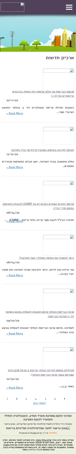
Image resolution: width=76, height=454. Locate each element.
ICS (44, 433)
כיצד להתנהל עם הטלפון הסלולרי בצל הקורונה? (46, 258)
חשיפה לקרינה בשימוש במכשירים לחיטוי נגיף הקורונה (42, 150)
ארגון (64, 386)
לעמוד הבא (39, 403)
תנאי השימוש (34, 449)
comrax (53, 432)
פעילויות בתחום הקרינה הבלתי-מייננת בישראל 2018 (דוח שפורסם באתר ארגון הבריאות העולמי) (41, 372)
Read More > (14, 113)
